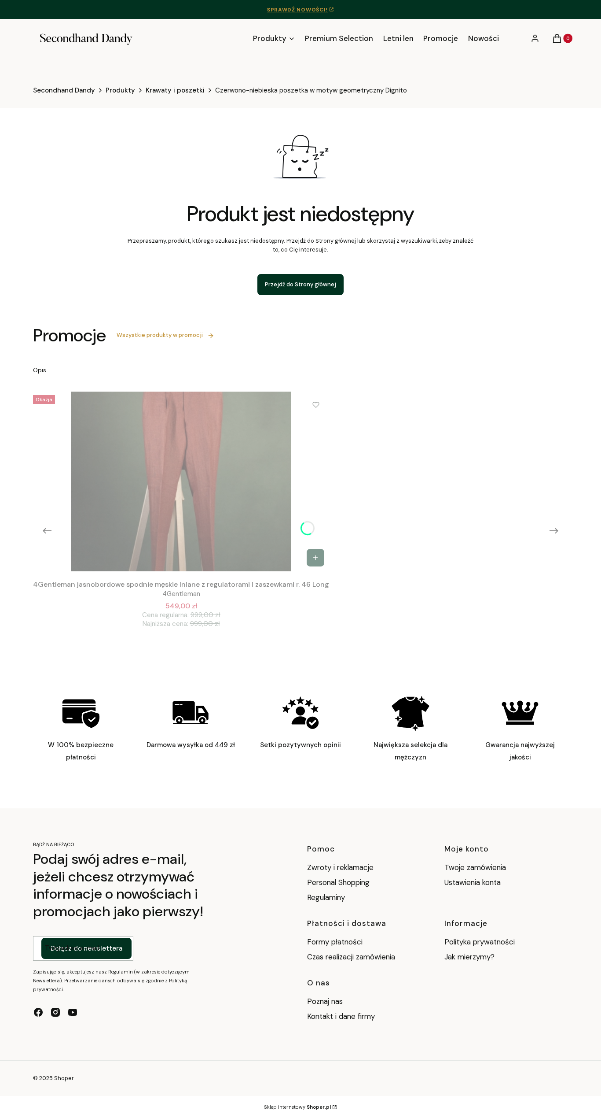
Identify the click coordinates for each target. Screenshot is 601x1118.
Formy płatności (335, 942)
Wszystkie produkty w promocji (160, 335)
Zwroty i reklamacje (340, 867)
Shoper (64, 1078)
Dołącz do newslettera (86, 948)
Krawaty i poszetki (175, 90)
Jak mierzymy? (469, 957)
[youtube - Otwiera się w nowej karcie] (72, 1012)
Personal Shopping (338, 882)
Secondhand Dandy (64, 90)
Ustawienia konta (472, 882)
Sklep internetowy (297, 1107)
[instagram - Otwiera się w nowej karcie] (55, 1012)
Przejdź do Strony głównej (300, 284)
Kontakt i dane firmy (341, 1016)
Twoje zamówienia (475, 867)
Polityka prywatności (479, 942)
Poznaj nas (325, 1001)
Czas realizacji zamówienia (351, 957)
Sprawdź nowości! (297, 9)
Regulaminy (326, 897)
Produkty (120, 90)
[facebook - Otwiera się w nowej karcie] (38, 1012)
